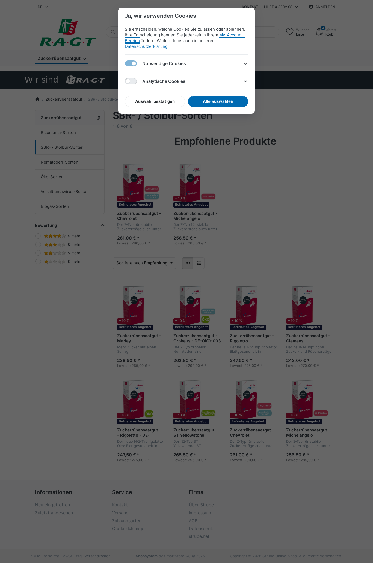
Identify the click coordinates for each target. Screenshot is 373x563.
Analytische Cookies (163, 81)
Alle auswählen (218, 101)
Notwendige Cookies (164, 63)
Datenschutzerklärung (146, 46)
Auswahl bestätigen (155, 101)
